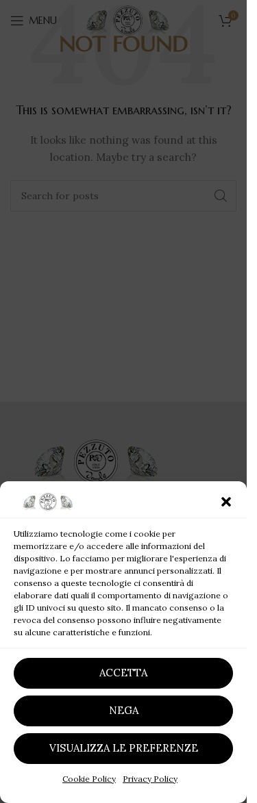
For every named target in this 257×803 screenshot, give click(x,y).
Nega (123, 710)
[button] (226, 502)
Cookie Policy (89, 779)
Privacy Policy (150, 779)
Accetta (123, 672)
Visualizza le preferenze (123, 747)
